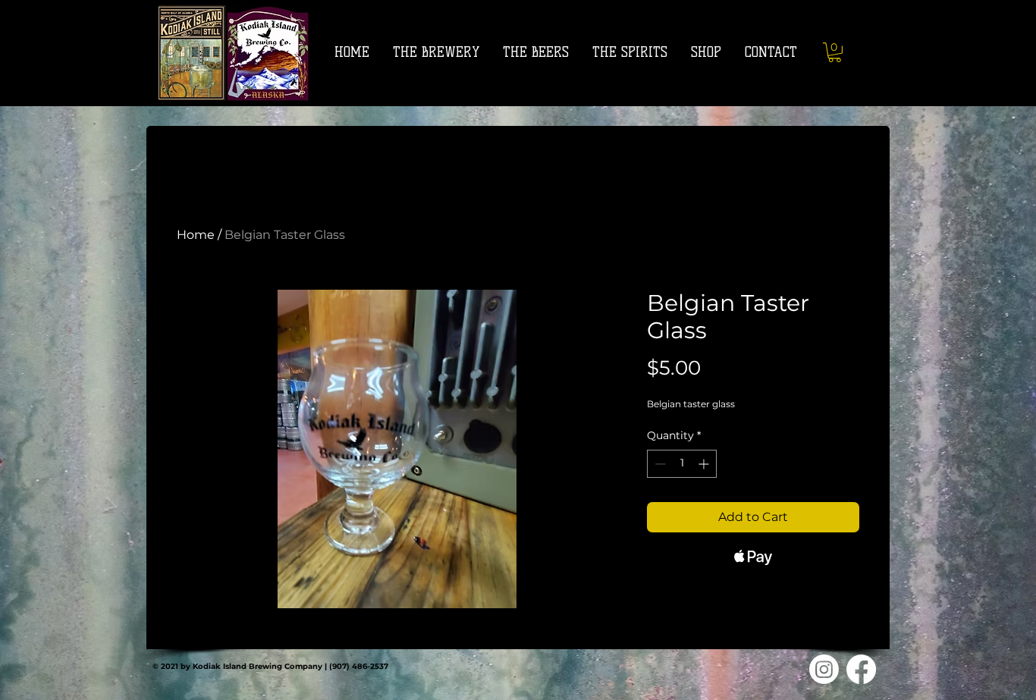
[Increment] (704, 463)
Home (196, 235)
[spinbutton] (681, 463)
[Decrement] (658, 463)
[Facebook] (861, 669)
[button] (834, 52)
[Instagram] (824, 669)
